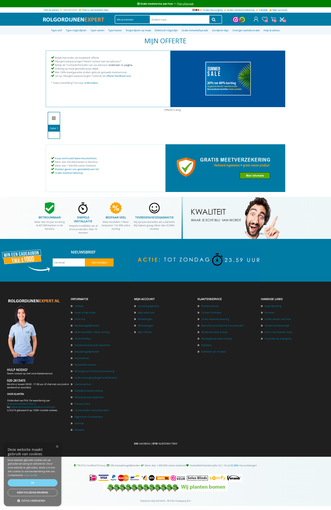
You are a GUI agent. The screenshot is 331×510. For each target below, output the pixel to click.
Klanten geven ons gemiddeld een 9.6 (77, 169)
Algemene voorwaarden (89, 416)
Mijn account (280, 10)
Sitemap (79, 423)
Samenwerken (83, 384)
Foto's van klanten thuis (278, 332)
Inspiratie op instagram (278, 338)
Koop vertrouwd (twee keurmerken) (75, 158)
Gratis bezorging (213, 10)
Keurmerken (82, 358)
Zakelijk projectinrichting (89, 390)
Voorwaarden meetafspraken (92, 410)
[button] (32, 500)
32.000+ (234, 465)
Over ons (80, 319)
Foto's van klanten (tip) (95, 10)
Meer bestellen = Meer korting (92, 332)
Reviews (79, 429)
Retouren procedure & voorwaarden (222, 325)
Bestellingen (145, 319)
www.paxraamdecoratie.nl (21, 403)
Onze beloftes (83, 338)
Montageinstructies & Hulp (216, 338)
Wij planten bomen (85, 364)
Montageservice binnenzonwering (94, 371)
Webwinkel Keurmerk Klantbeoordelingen (32, 407)
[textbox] (179, 19)
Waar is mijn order (85, 312)
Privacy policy (82, 403)
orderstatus (91, 82)
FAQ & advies (51, 10)
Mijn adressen (146, 312)
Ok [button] (32, 482)
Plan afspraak (185, 3)
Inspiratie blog (273, 306)
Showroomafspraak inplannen (92, 345)
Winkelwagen (273, 19)
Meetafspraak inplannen (89, 397)
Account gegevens (148, 306)
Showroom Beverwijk (277, 325)
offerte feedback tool (118, 76)
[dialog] (32, 474)
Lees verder (31, 475)
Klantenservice (210, 306)
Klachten (206, 345)
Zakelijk (263, 10)
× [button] (57, 446)
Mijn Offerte (145, 332)
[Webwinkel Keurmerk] (236, 21)
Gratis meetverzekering (241, 10)
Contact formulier (211, 312)
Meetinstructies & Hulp (214, 332)
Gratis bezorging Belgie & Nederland (96, 377)
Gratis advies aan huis (278, 319)
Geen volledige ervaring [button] (32, 492)
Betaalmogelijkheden (87, 325)
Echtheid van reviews (213, 351)
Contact (79, 306)
